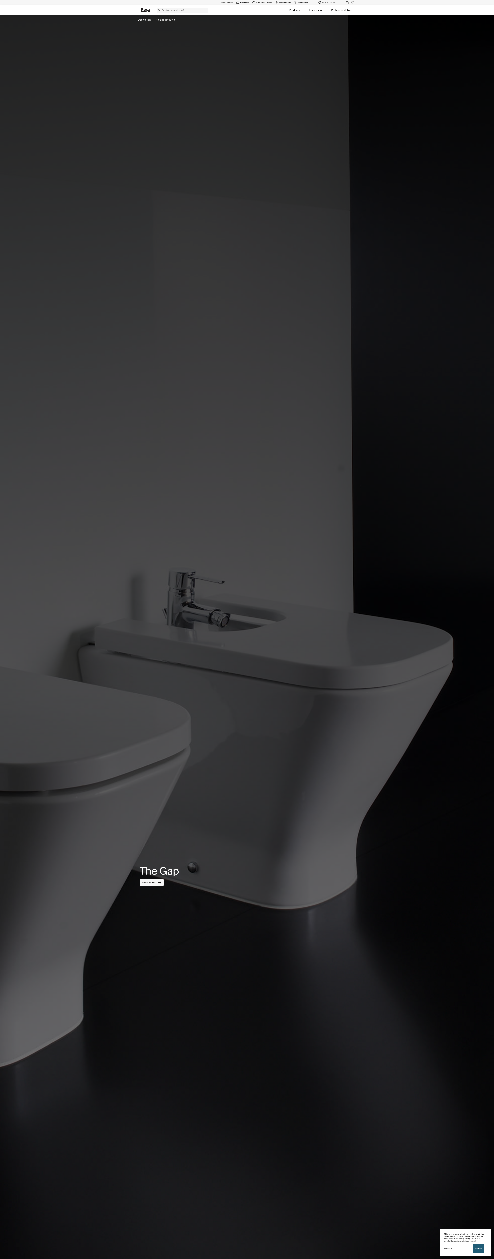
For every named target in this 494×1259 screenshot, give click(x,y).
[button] (159, 10)
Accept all (478, 1248)
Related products (165, 19)
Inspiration (315, 10)
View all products (149, 882)
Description (144, 19)
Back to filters (488, 1228)
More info (448, 1248)
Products (294, 10)
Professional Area (341, 10)
